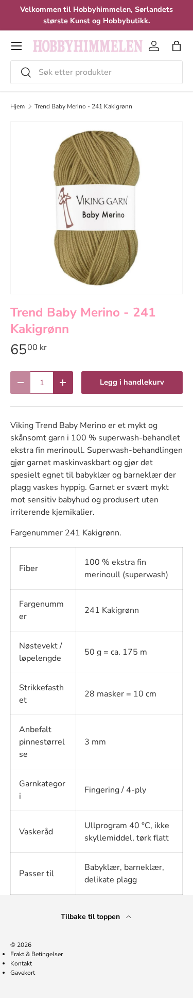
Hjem (17, 106)
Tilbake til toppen (91, 917)
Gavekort (22, 973)
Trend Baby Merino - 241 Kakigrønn (83, 106)
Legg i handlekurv (132, 382)
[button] (176, 46)
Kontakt (21, 963)
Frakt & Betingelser (36, 954)
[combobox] (96, 72)
